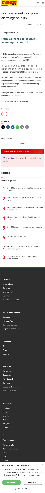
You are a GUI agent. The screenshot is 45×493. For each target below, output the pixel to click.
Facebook (6, 408)
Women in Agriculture (10, 449)
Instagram (6, 424)
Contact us (7, 375)
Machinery (6, 354)
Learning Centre (8, 292)
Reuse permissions (10, 391)
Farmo (5, 457)
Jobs (4, 346)
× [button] (42, 464)
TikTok (5, 428)
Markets (6, 296)
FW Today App (8, 321)
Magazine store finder (11, 387)
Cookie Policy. (14, 478)
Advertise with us (9, 379)
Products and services (11, 300)
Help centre (7, 371)
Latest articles (8, 284)
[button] (22, 488)
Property (6, 350)
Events (5, 461)
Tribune (5, 453)
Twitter (5, 412)
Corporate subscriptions (11, 329)
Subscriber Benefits (10, 325)
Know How (15, 158)
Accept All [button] (11, 482)
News (4, 114)
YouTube (6, 420)
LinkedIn (6, 416)
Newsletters (7, 317)
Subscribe (6, 383)
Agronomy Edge (9, 445)
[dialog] (22, 477)
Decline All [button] (33, 482)
